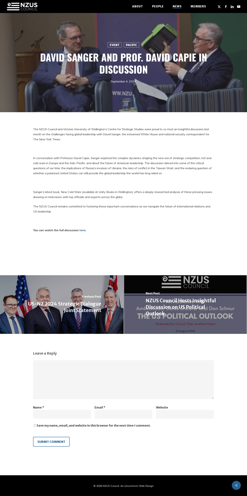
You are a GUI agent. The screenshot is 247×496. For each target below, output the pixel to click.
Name (38, 407)
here (82, 230)
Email (100, 407)
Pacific (131, 45)
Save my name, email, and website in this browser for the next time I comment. (94, 425)
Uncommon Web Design (139, 486)
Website (162, 407)
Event (115, 45)
